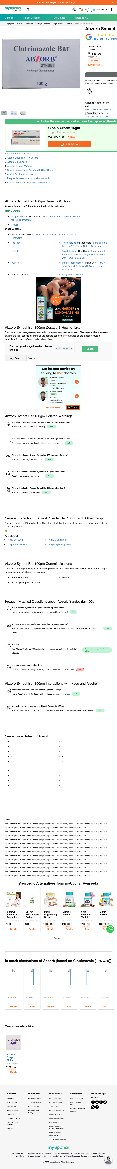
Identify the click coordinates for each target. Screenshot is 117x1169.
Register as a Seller (56, 1122)
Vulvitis (15, 262)
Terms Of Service (34, 1102)
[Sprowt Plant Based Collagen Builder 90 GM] (32, 899)
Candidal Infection (71, 216)
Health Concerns (32, 17)
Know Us (11, 1094)
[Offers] (74, 9)
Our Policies (34, 1094)
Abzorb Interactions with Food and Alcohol (28, 182)
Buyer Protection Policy (34, 1111)
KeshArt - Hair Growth (12, 1123)
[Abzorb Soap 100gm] (13, 1042)
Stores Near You (55, 1114)
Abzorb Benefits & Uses (19, 153)
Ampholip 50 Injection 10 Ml (63, 544)
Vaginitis (15, 251)
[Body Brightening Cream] (50, 899)
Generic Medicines (56, 1110)
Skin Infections (69, 251)
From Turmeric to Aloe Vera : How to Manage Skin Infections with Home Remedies (85, 254)
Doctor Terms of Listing (76, 1103)
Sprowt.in (10, 1114)
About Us (10, 1098)
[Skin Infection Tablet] (87, 899)
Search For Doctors (56, 1118)
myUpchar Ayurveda (15, 1118)
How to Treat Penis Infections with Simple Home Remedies (84, 266)
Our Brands (59, 17)
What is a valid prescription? (98, 109)
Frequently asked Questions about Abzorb (28, 178)
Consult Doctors (55, 1102)
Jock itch (15, 242)
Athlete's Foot (69, 234)
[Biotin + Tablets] (69, 899)
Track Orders (54, 1106)
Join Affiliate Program (57, 1139)
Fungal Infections (20, 216)
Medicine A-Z (81, 17)
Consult (9, 17)
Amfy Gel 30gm (15, 539)
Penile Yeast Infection (73, 262)
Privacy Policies (34, 1098)
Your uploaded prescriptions (98, 116)
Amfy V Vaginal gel (58, 539)
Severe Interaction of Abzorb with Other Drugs (30, 170)
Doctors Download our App (77, 1109)
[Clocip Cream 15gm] (26, 138)
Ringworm (16, 234)
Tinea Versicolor (70, 242)
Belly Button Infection (72, 274)
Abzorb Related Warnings (20, 166)
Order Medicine (55, 1098)
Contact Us (11, 1106)
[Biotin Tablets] (106, 899)
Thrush (15, 224)
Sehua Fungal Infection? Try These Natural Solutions (84, 244)
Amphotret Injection (17, 544)
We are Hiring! (12, 1110)
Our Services (55, 1094)
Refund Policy (33, 1106)
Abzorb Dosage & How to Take (22, 157)
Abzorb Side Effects (17, 161)
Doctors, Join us (76, 1098)
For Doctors (76, 1094)
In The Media (12, 1102)
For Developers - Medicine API (55, 1133)
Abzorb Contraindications (20, 174)
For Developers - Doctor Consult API (56, 1127)
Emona (10, 1128)
